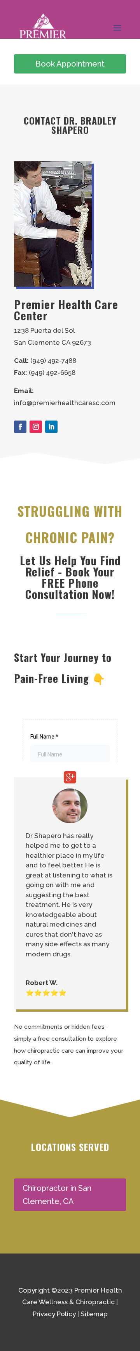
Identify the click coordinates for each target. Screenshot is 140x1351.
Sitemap (94, 1314)
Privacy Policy (54, 1314)
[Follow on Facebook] (20, 427)
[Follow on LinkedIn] (51, 427)
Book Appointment (70, 63)
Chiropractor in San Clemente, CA (57, 1194)
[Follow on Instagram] (36, 427)
